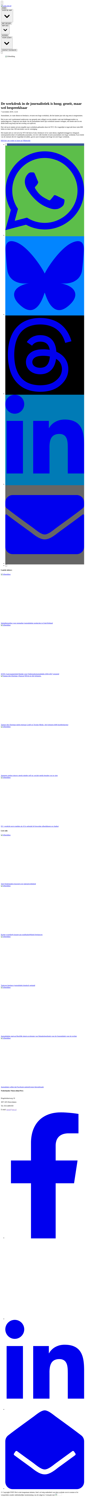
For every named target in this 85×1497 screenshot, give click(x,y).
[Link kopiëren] (6, 565)
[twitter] (44, 1319)
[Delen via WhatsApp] (44, 235)
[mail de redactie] (44, 1488)
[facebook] (44, 1238)
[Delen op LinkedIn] (44, 484)
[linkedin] (44, 1409)
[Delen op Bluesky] (44, 314)
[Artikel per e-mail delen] (44, 563)
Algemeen (22, 112)
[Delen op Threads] (44, 394)
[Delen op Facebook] (6, 144)
